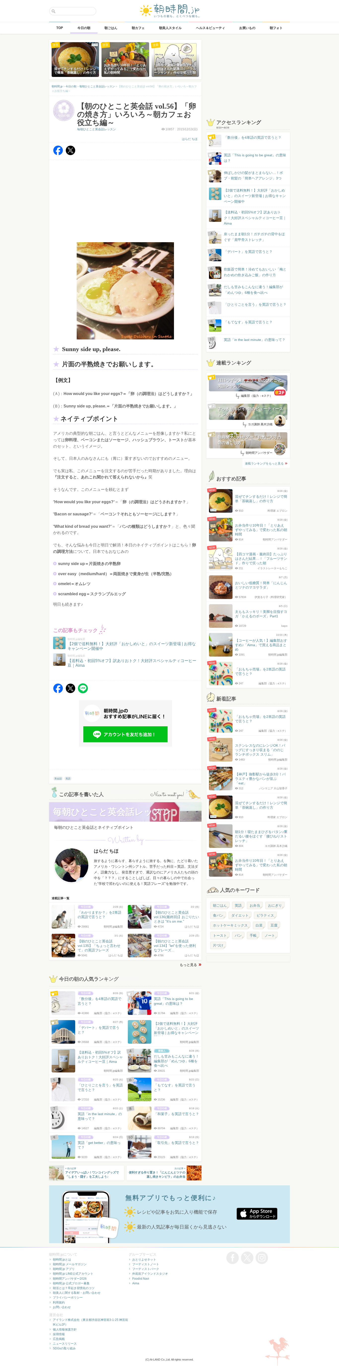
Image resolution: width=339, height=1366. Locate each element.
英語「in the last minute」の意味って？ (254, 340)
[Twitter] (70, 154)
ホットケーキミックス (230, 925)
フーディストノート (145, 1264)
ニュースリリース (65, 1343)
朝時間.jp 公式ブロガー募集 (71, 1283)
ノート (270, 935)
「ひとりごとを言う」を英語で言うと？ (255, 304)
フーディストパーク (145, 1269)
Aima (135, 1283)
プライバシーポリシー (68, 1297)
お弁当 (255, 905)
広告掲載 (59, 1339)
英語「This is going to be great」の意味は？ (255, 158)
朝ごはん (220, 905)
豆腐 (274, 925)
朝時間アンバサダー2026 (70, 1278)
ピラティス (265, 915)
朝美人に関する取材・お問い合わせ (77, 1293)
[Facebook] (58, 154)
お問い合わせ (62, 1307)
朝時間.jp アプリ (64, 1269)
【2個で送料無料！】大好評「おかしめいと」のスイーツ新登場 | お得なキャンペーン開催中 (255, 195)
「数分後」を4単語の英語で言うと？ (252, 137)
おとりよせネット (144, 1259)
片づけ (218, 945)
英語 (68, 778)
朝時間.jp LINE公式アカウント (73, 1273)
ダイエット (240, 915)
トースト (220, 935)
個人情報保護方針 (65, 1329)
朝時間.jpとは (62, 1259)
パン (238, 935)
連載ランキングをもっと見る (264, 463)
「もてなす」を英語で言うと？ (248, 322)
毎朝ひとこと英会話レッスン (96, 129)
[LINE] (83, 692)
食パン (218, 915)
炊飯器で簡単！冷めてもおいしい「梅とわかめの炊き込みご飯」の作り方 (250, 272)
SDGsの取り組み (64, 1348)
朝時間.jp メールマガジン (70, 1264)
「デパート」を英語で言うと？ (248, 252)
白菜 (259, 925)
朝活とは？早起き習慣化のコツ (74, 1288)
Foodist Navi (140, 1278)
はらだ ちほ (190, 139)
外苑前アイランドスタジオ (150, 1273)
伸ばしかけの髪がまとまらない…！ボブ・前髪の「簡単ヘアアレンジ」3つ (253, 175)
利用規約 (59, 1302)
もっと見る (188, 965)
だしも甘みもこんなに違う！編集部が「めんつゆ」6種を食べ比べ (253, 289)
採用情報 (59, 1334)
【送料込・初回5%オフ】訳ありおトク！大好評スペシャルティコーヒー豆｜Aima (255, 217)
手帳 (253, 935)
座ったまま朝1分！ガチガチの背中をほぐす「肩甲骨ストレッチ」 (254, 236)
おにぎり (275, 905)
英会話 (58, 778)
